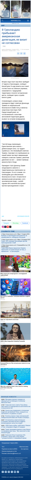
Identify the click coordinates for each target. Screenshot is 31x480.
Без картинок (24, 449)
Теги (3, 446)
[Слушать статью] (26, 53)
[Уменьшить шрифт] (18, 53)
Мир (3, 25)
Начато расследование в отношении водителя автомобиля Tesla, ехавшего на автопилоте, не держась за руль (15, 412)
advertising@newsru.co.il (14, 453)
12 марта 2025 (25, 234)
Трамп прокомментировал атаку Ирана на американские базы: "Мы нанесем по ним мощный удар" (15, 431)
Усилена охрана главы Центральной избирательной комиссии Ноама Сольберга (15, 416)
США (4, 46)
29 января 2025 (25, 239)
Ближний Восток (22, 245)
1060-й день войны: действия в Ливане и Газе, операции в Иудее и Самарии (15, 426)
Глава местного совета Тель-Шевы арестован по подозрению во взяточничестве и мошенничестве (15, 406)
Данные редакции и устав (9, 451)
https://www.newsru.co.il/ (9, 234)
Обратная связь (23, 446)
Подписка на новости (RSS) (9, 449)
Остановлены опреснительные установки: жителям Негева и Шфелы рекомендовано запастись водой (13, 421)
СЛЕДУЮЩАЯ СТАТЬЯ (22, 216)
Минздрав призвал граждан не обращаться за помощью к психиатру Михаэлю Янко (13, 401)
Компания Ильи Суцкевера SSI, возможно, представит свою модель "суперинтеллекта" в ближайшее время (13, 436)
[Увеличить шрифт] (21, 53)
